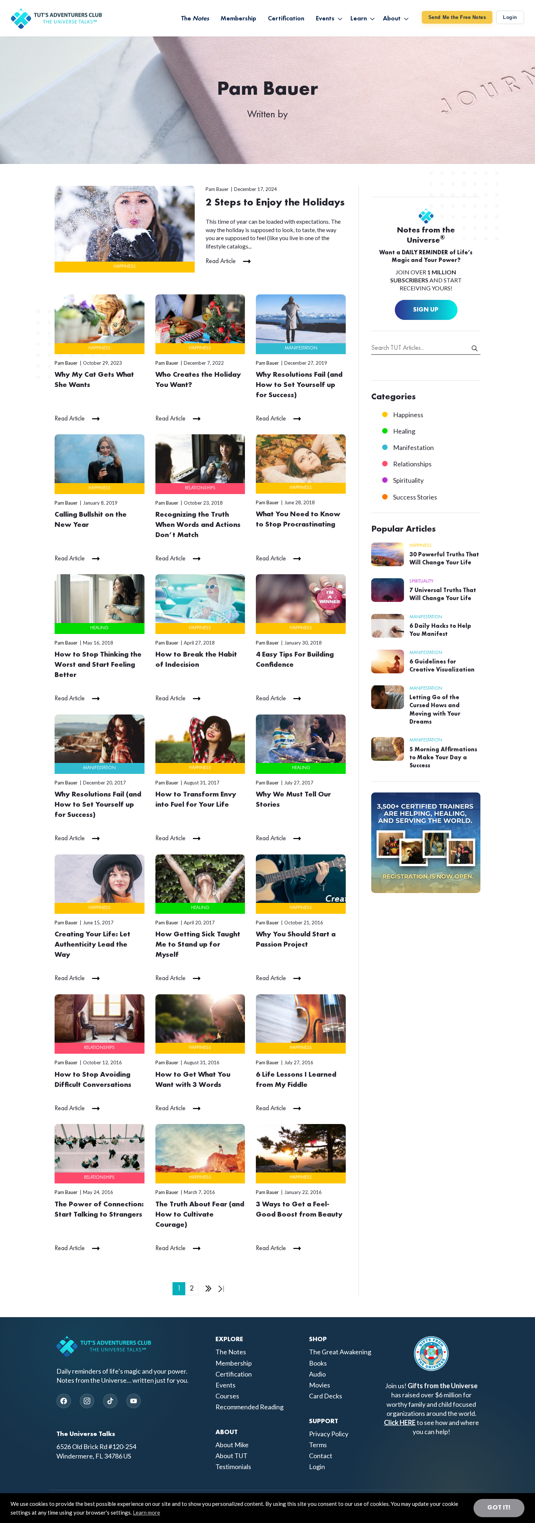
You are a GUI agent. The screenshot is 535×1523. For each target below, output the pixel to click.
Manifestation (301, 348)
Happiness (125, 266)
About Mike (232, 1445)
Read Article (221, 261)
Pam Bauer (217, 189)
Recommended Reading (249, 1407)
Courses (227, 1396)
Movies (319, 1385)
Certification (233, 1374)
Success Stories (415, 497)
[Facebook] (63, 1401)
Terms (318, 1445)
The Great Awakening (340, 1352)
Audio (317, 1374)
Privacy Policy (328, 1434)
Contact (320, 1456)
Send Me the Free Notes (457, 17)
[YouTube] (133, 1401)
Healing (99, 628)
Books (318, 1363)
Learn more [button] (146, 1512)
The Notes (230, 1352)
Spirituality (408, 480)
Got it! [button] (499, 1507)
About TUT (231, 1456)
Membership (233, 1363)
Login (510, 17)
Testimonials (233, 1467)
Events (225, 1385)
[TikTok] (110, 1401)
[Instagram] (87, 1401)
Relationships (200, 488)
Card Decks (325, 1396)
